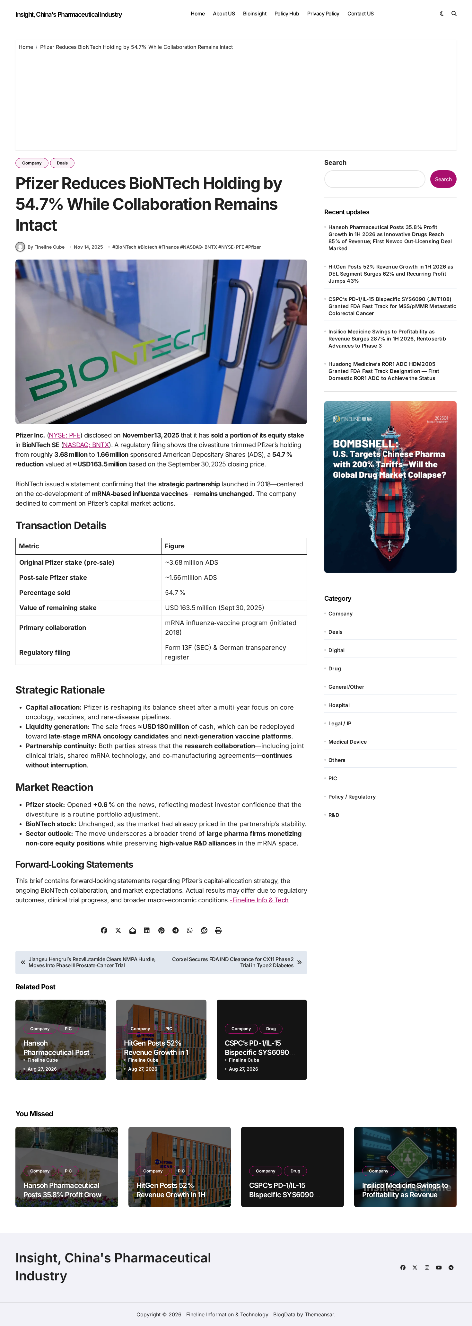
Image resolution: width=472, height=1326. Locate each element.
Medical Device (347, 741)
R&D (333, 815)
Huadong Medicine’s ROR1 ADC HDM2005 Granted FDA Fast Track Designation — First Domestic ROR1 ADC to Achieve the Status (383, 371)
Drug (271, 1028)
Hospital (339, 705)
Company (32, 162)
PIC (68, 1028)
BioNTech (125, 247)
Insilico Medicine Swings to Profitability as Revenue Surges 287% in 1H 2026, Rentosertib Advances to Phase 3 (387, 338)
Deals (62, 162)
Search (335, 162)
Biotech (149, 247)
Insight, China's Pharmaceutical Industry (68, 14)
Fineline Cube (43, 1060)
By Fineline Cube (46, 247)
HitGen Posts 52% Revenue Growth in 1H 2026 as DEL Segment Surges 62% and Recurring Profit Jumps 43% (390, 273)
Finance (170, 247)
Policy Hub (287, 13)
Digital (336, 650)
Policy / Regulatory (352, 796)
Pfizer (254, 247)
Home (198, 13)
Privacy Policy (323, 13)
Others (336, 760)
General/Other (346, 687)
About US (224, 13)
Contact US (360, 13)
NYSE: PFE (232, 247)
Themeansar (319, 1314)
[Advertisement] (236, 99)
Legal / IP (339, 723)
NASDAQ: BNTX (200, 247)
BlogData (284, 1314)
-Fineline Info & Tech (259, 900)
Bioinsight (254, 13)
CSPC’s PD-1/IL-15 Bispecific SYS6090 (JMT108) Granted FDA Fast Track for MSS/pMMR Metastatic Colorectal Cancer (392, 306)
